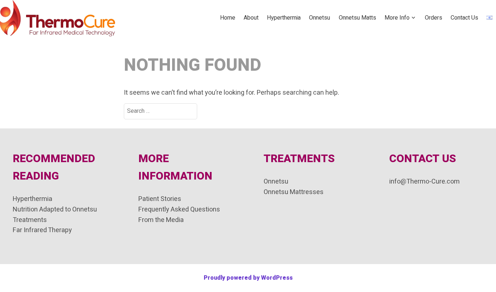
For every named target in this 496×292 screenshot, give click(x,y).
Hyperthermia (284, 17)
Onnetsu (319, 17)
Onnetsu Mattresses (294, 192)
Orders (433, 17)
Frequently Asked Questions (179, 209)
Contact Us (464, 17)
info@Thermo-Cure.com (424, 181)
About (251, 17)
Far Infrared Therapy (42, 230)
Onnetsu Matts (357, 17)
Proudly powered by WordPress (248, 278)
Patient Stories (159, 199)
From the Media (161, 220)
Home (227, 17)
